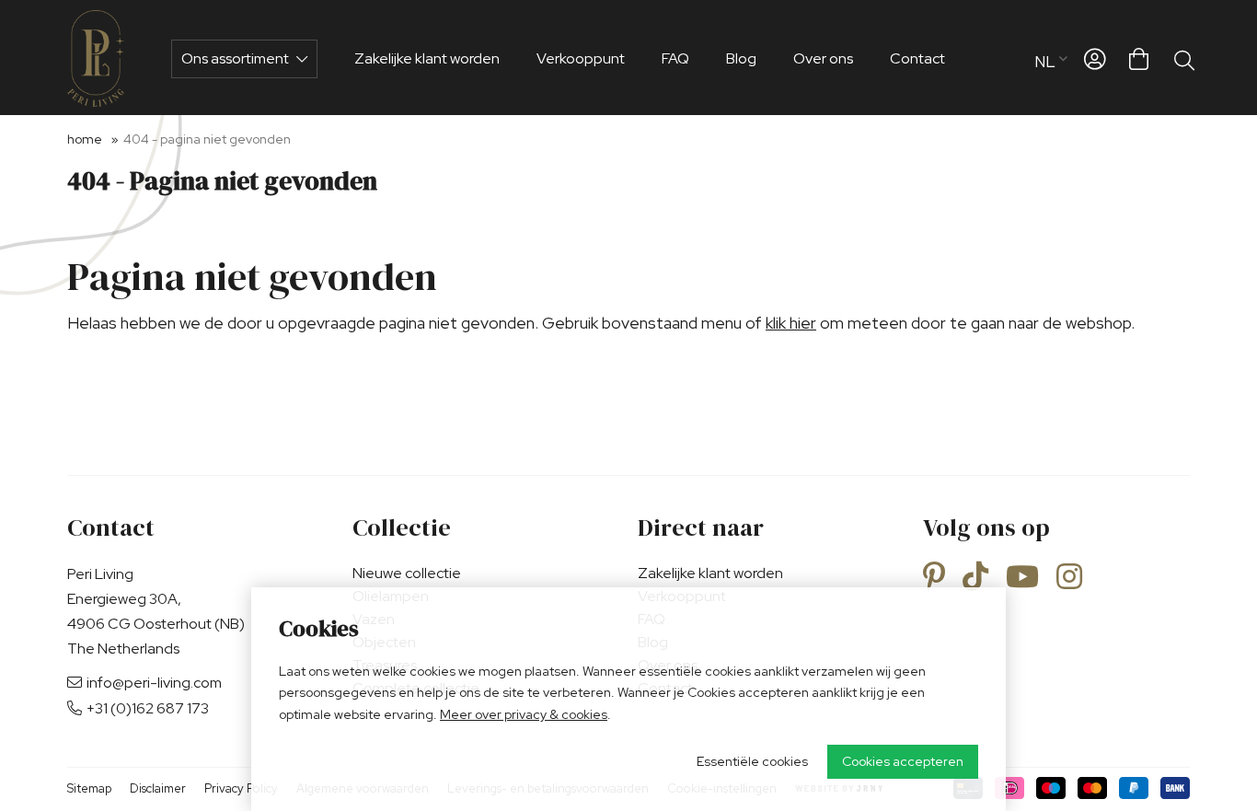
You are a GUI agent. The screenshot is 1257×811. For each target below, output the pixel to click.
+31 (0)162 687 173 (147, 708)
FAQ (675, 58)
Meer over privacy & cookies (523, 714)
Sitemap (89, 788)
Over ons (823, 58)
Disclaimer (158, 788)
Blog (741, 58)
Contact (917, 58)
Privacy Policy (241, 788)
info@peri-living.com (154, 682)
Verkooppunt (580, 58)
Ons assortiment (236, 58)
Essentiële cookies (752, 761)
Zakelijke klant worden (427, 58)
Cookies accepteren (902, 761)
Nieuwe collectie (406, 573)
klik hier (791, 322)
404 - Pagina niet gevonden (207, 139)
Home (84, 139)
